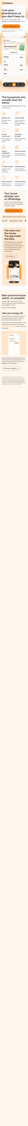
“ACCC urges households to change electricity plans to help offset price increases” (13, 381)
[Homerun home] (7, 3)
